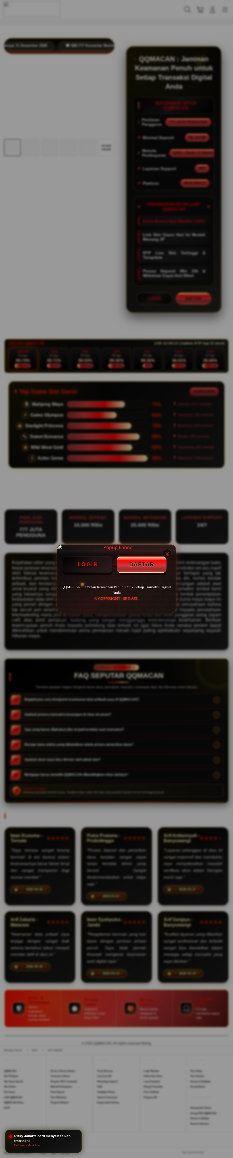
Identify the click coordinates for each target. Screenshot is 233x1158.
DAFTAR (141, 564)
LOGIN (88, 564)
